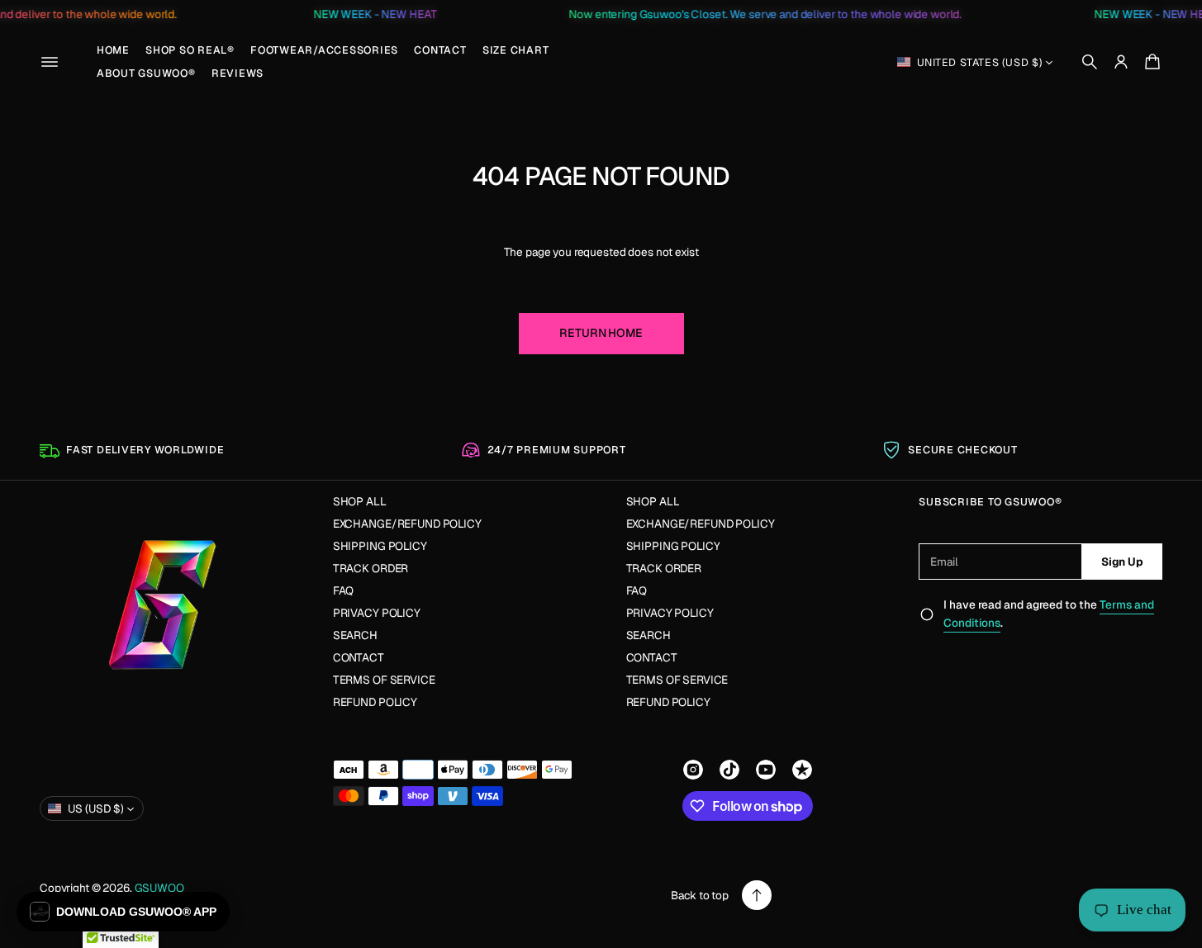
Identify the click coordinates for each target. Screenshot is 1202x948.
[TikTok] (729, 770)
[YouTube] (766, 770)
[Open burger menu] (49, 62)
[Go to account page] (1121, 62)
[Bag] (1150, 62)
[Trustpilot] (802, 770)
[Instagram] (693, 770)
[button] (1090, 62)
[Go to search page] (1090, 62)
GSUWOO (159, 887)
